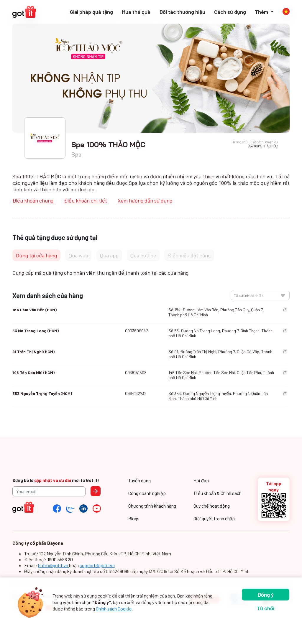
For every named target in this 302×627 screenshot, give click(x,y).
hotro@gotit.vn (53, 565)
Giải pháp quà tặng (91, 12)
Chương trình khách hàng (152, 505)
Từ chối (265, 608)
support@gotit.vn (97, 565)
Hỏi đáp (201, 480)
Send (96, 491)
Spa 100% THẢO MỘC (262, 146)
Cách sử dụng (230, 12)
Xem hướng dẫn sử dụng (145, 200)
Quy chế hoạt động (211, 505)
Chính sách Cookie (114, 608)
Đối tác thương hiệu (182, 12)
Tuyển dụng (139, 480)
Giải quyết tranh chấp (214, 518)
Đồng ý (265, 594)
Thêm (262, 12)
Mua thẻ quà (136, 12)
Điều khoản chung (33, 200)
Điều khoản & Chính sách (217, 493)
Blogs (133, 518)
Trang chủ (239, 142)
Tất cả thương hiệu (264, 142)
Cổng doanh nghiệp (147, 493)
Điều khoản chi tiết (86, 200)
